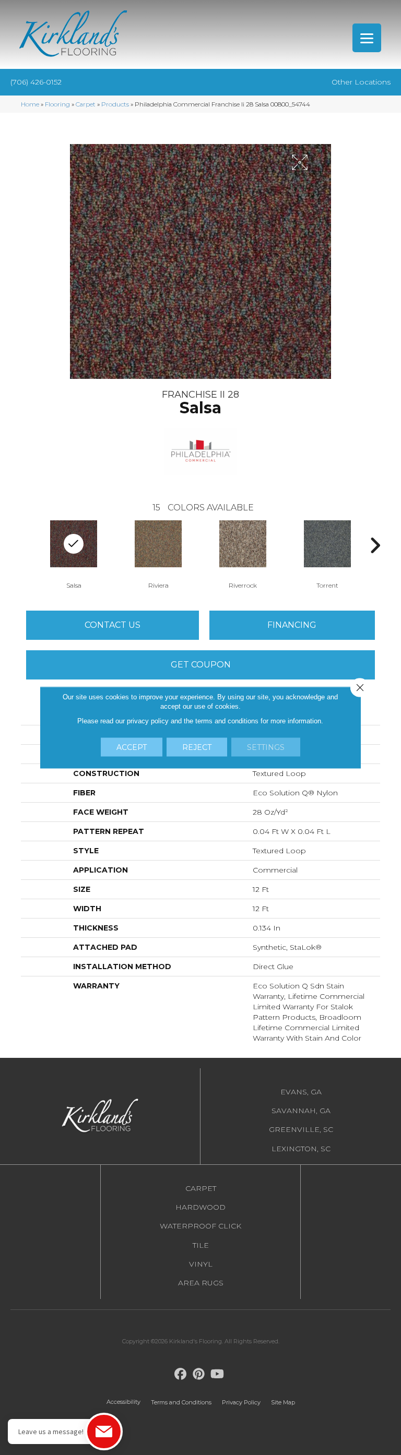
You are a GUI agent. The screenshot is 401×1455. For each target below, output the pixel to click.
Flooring (57, 104)
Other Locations (361, 82)
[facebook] (180, 1374)
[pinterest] (199, 1374)
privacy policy (148, 721)
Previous (26, 545)
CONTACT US (112, 625)
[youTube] (217, 1374)
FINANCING (291, 625)
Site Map (283, 1402)
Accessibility (123, 1401)
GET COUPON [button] (201, 665)
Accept (131, 747)
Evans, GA (301, 1091)
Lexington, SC (301, 1148)
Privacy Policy (241, 1402)
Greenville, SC (301, 1129)
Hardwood (200, 1207)
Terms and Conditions (181, 1402)
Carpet (86, 104)
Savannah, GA (301, 1110)
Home (30, 104)
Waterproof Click (200, 1226)
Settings (266, 747)
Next (375, 545)
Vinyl (201, 1264)
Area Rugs (200, 1282)
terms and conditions (226, 721)
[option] (158, 554)
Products (115, 104)
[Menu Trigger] (366, 37)
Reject (196, 747)
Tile (201, 1245)
